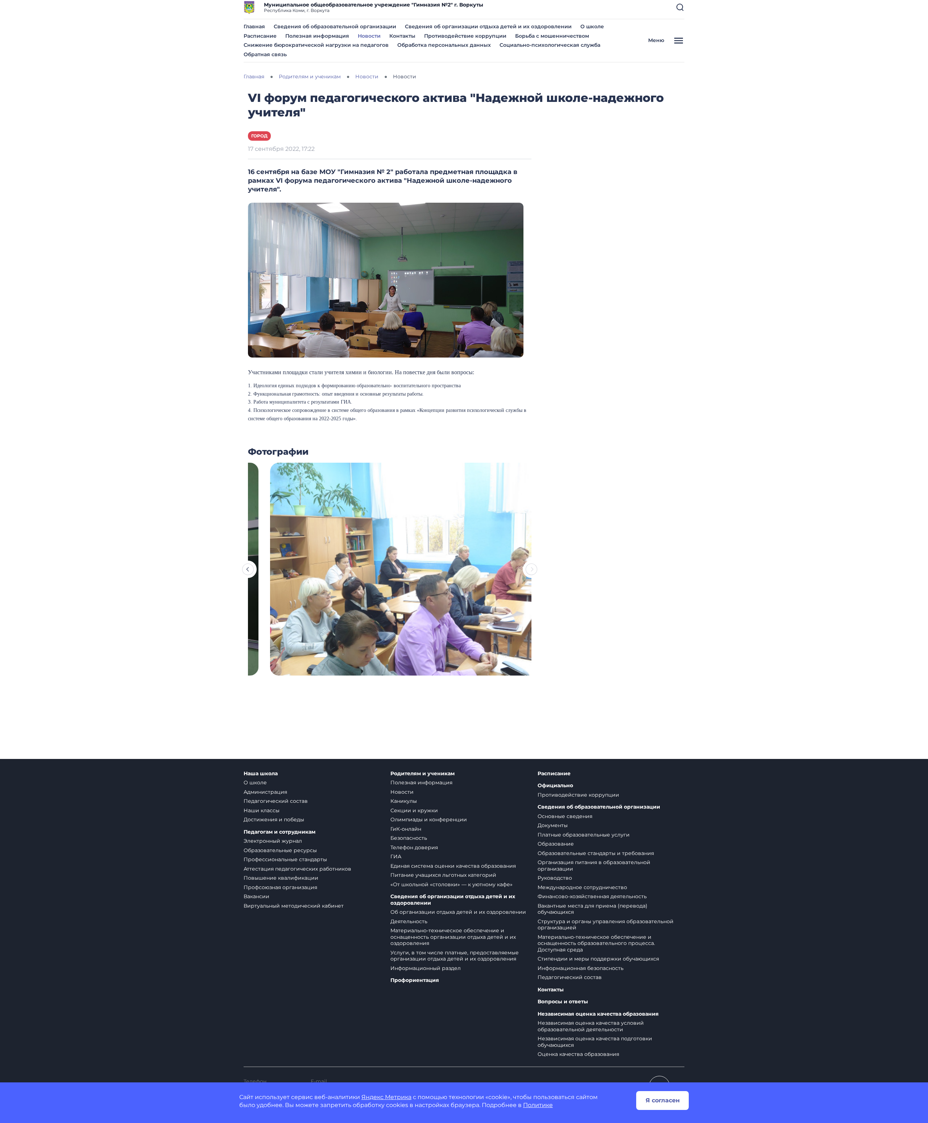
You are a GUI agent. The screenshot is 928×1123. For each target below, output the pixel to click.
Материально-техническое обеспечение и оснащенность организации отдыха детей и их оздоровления (453, 936)
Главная (254, 26)
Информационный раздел (425, 968)
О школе (592, 26)
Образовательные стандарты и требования (596, 853)
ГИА (395, 856)
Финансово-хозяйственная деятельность (592, 896)
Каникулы (403, 801)
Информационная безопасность (581, 968)
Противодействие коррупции (465, 36)
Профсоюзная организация (280, 887)
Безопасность (408, 838)
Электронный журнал (273, 841)
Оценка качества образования (578, 1054)
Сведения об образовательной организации (335, 26)
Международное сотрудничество (582, 887)
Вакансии (256, 896)
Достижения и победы (274, 819)
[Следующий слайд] (531, 569)
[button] (680, 7)
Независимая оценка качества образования (598, 1014)
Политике (538, 1105)
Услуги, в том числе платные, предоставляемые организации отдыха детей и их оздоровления (454, 955)
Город (259, 136)
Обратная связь (265, 54)
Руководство (555, 878)
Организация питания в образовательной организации (594, 865)
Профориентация (414, 980)
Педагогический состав (276, 801)
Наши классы (261, 810)
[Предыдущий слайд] (248, 569)
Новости (369, 36)
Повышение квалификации (281, 878)
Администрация (265, 792)
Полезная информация (317, 36)
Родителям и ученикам (422, 774)
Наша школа (261, 774)
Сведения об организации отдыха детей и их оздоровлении (488, 26)
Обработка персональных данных (444, 45)
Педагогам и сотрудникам (279, 832)
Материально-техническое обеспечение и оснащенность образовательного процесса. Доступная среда (596, 943)
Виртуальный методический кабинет (294, 906)
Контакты (402, 36)
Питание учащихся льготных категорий (443, 875)
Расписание (260, 36)
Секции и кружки (414, 810)
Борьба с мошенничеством (552, 36)
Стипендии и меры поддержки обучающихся (598, 958)
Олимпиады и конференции (428, 819)
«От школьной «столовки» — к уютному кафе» (451, 884)
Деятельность (408, 921)
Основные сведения (565, 816)
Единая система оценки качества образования (453, 866)
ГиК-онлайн (405, 829)
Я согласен (663, 1100)
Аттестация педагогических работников (297, 869)
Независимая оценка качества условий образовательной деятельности (591, 1026)
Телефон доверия (414, 847)
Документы (553, 825)
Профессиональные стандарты (285, 859)
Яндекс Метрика (386, 1097)
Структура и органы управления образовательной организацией (606, 924)
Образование (556, 844)
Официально (555, 786)
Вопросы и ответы (563, 1002)
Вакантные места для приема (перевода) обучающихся (592, 909)
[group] (389, 569)
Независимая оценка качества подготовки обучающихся (595, 1041)
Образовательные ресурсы (280, 850)
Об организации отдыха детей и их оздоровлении (458, 912)
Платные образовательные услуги (584, 834)
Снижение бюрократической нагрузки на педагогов (316, 45)
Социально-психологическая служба (550, 45)
